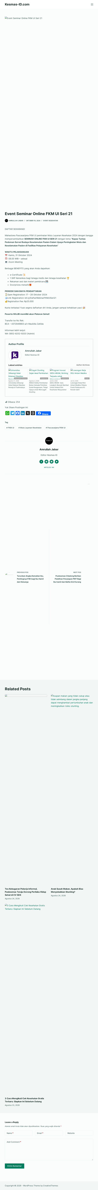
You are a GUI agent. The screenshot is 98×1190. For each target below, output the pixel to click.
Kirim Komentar (14, 1166)
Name (10, 1133)
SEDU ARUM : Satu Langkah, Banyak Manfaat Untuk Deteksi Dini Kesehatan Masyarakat (59, 386)
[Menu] (92, 4)
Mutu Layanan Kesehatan (30, 428)
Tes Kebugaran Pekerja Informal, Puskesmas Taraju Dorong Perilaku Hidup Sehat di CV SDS (25, 892)
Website (71, 1133)
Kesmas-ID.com (17, 4)
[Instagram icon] (51, 462)
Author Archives (83, 365)
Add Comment (14, 1142)
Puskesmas (44, 378)
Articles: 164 (49, 467)
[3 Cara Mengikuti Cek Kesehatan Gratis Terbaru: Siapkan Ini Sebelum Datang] (26, 999)
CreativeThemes (50, 1185)
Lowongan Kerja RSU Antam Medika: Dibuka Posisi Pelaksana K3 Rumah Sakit (78, 386)
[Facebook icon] (41, 462)
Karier (87, 378)
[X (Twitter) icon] (46, 462)
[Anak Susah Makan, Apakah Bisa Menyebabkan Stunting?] (72, 789)
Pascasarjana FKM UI (55, 428)
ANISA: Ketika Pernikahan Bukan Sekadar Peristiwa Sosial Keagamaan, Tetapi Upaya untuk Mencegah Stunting (38, 387)
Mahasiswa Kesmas (21, 378)
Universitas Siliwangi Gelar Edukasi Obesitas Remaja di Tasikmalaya (16, 385)
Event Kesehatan (50, 221)
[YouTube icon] (57, 462)
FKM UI (10, 428)
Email (40, 1133)
